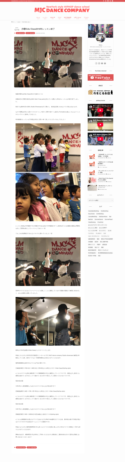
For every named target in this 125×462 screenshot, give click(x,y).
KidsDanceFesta (103, 216)
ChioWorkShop (104, 211)
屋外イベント (91, 244)
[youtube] (108, 1)
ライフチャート (105, 236)
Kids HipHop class (20, 33)
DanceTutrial (91, 214)
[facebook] (103, 1)
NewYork (90, 219)
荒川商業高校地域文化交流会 (105, 253)
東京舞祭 (90, 247)
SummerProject (108, 219)
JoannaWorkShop (92, 216)
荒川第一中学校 (92, 255)
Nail (110, 216)
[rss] (110, 1)
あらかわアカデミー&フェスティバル (97, 225)
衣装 (99, 255)
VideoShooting (91, 222)
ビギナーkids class (30, 33)
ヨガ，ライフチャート (93, 236)
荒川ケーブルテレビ (103, 250)
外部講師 (90, 241)
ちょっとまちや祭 (92, 230)
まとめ (109, 230)
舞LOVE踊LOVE (92, 250)
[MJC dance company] (62, 9)
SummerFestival (99, 219)
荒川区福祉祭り (92, 253)
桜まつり (97, 247)
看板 (102, 247)
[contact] (112, 1)
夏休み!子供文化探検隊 (107, 239)
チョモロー (98, 233)
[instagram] (106, 1)
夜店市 (96, 241)
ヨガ (104, 233)
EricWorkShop (100, 214)
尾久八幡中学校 (104, 241)
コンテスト (91, 233)
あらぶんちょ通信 (92, 228)
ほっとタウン (102, 230)
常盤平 (98, 244)
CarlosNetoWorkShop (93, 211)
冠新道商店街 (91, 239)
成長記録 (104, 244)
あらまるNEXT (103, 228)
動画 (98, 239)
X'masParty (100, 222)
